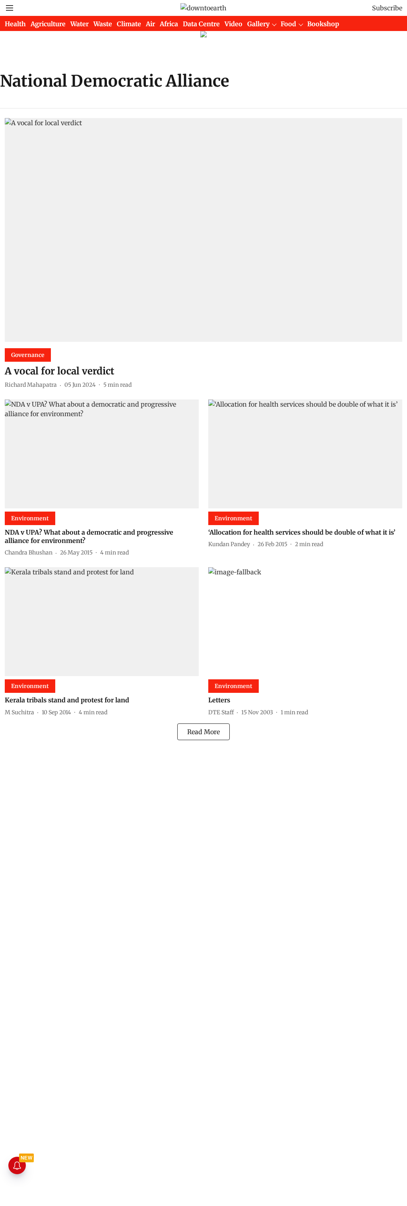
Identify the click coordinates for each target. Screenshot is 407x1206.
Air (150, 24)
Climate (129, 24)
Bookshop (323, 24)
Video (233, 24)
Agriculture (48, 24)
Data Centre (201, 24)
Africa (169, 24)
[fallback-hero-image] (203, 230)
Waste (102, 24)
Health (15, 24)
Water (79, 24)
